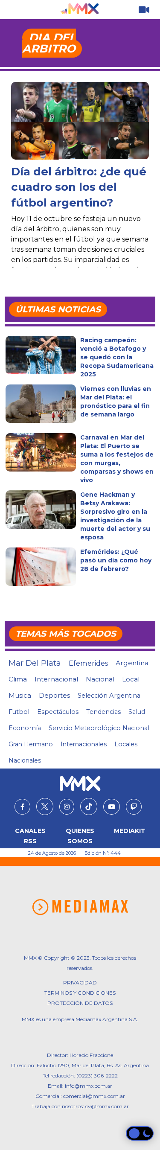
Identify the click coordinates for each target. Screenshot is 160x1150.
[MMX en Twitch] (134, 807)
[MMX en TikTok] (88, 806)
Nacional (100, 679)
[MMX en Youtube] (111, 807)
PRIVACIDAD (80, 982)
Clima (18, 679)
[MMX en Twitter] (44, 806)
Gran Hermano (31, 744)
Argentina (132, 663)
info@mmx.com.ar (88, 1086)
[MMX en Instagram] (66, 807)
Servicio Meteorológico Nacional (99, 728)
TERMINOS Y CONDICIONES (80, 993)
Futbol (19, 712)
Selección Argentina (109, 695)
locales (125, 744)
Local (131, 679)
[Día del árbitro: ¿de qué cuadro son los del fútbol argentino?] (80, 121)
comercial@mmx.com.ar (94, 1096)
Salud (136, 712)
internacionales (84, 744)
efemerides (88, 663)
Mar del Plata (35, 663)
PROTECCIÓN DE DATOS (80, 1003)
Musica (20, 695)
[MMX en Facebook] (22, 807)
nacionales (25, 760)
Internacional (56, 679)
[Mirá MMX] (144, 10)
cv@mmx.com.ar (107, 1106)
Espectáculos (58, 712)
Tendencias (103, 712)
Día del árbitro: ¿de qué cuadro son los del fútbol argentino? (78, 187)
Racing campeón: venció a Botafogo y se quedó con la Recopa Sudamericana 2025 (117, 357)
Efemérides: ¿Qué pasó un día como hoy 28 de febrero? (115, 560)
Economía (25, 728)
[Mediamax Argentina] (80, 907)
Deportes (54, 695)
